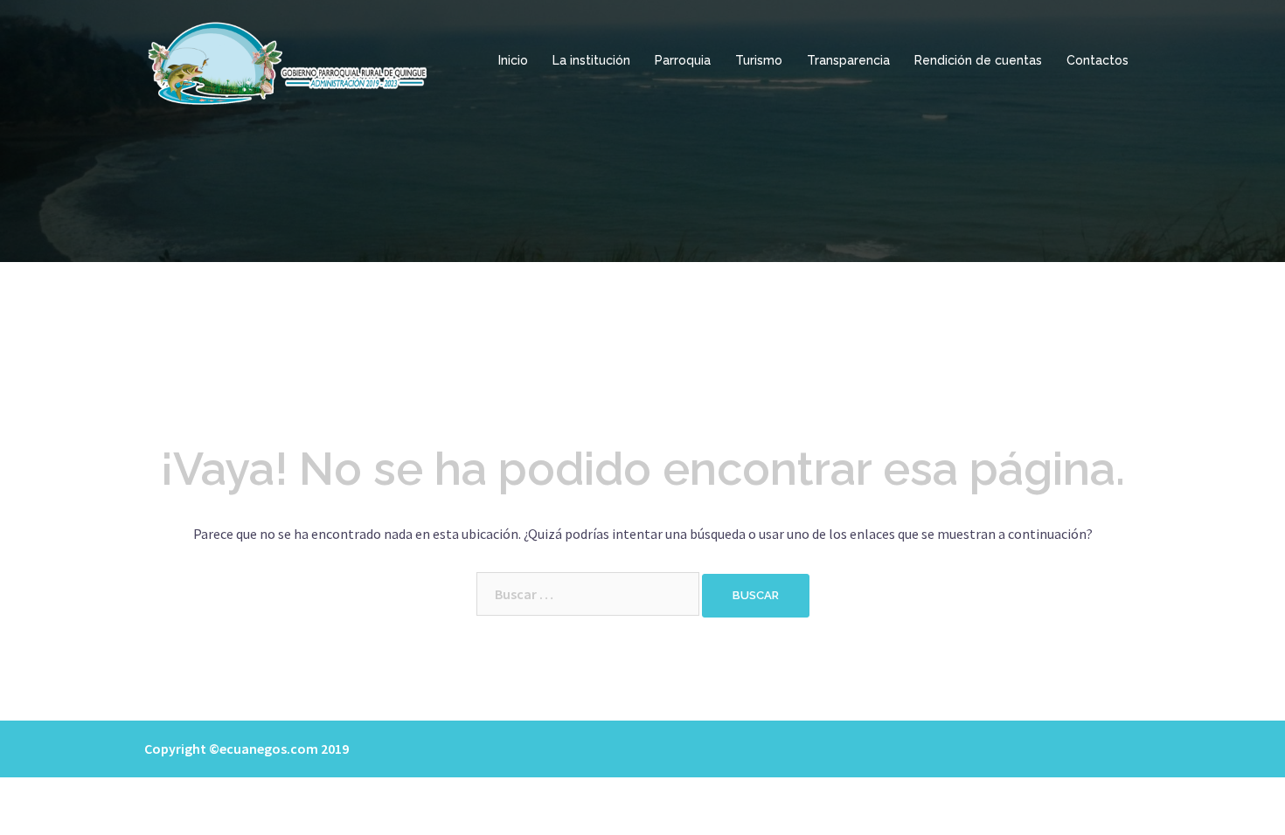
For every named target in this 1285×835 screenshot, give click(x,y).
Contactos (1097, 60)
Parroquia (683, 60)
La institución (591, 60)
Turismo (758, 60)
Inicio (513, 60)
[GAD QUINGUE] (289, 59)
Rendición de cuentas (978, 60)
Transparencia (848, 60)
